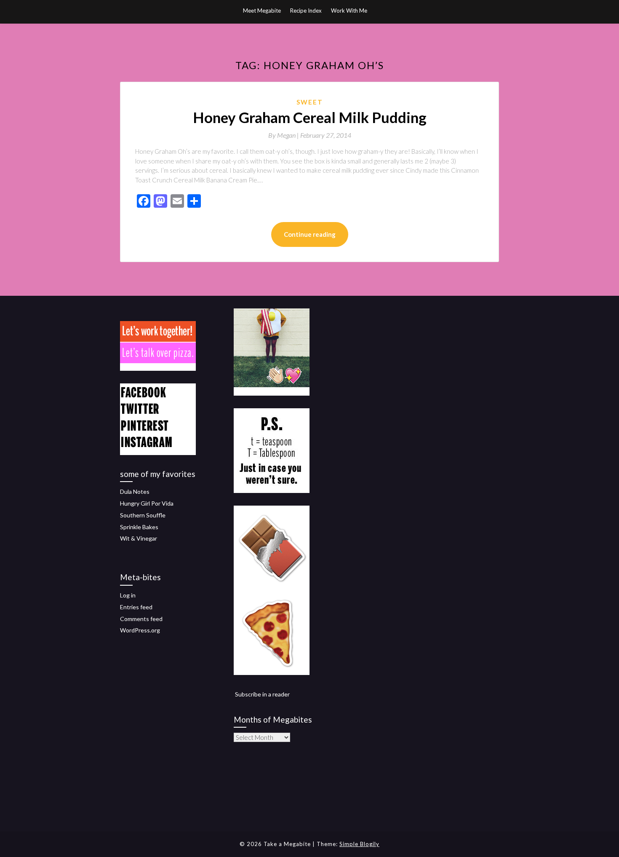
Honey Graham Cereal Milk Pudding (310, 117)
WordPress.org (140, 630)
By (284, 135)
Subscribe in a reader (262, 694)
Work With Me (349, 10)
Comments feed (141, 618)
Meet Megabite (262, 10)
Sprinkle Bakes (139, 526)
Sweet (309, 102)
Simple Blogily (359, 844)
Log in (128, 595)
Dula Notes (134, 491)
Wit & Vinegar (138, 538)
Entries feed (136, 607)
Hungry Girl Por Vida (146, 503)
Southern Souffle (142, 515)
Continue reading (310, 234)
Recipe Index (306, 10)
